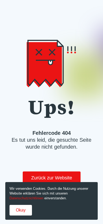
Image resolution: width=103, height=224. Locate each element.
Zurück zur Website (51, 177)
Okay (21, 210)
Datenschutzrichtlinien (26, 198)
